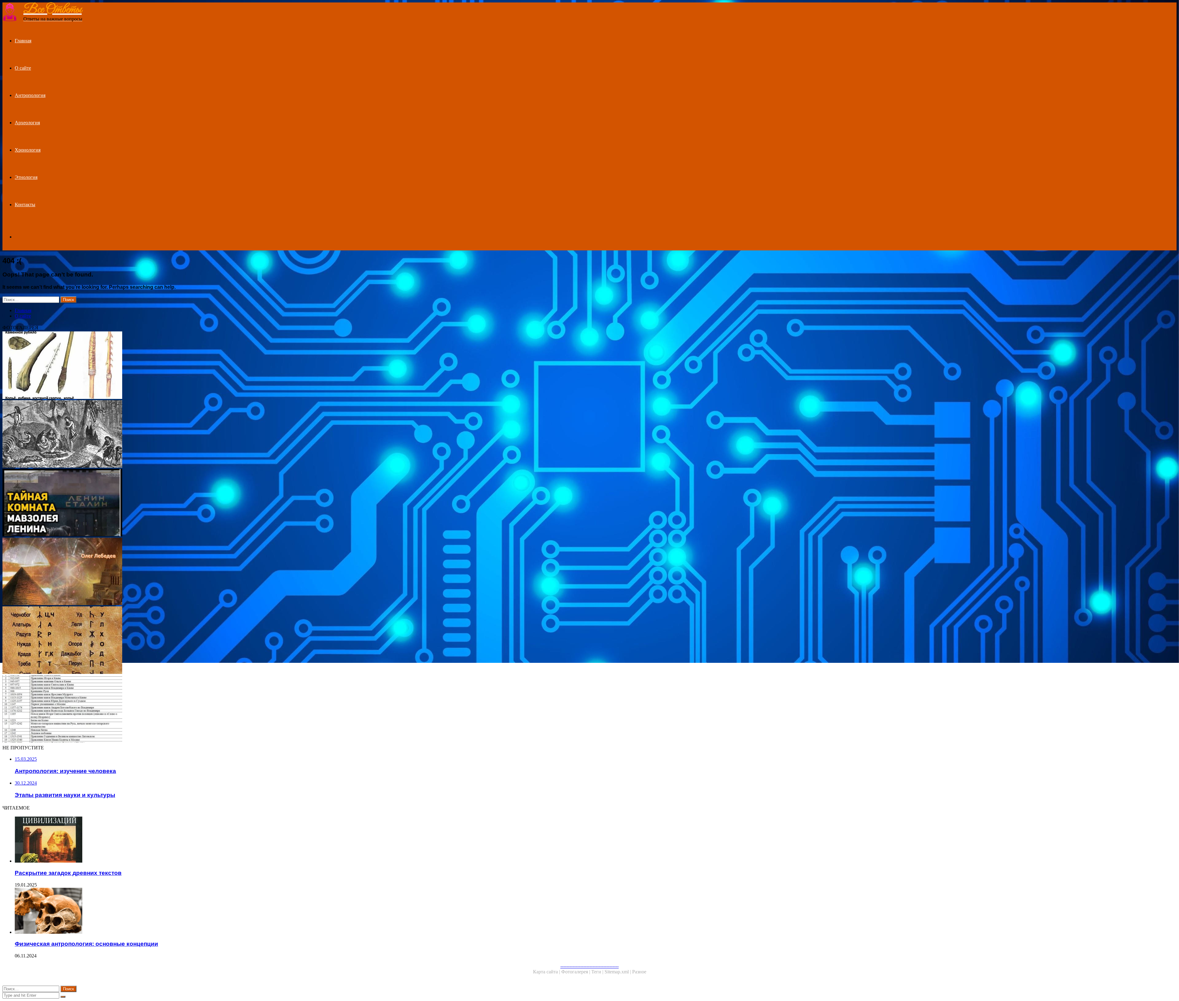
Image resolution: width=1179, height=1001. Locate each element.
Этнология (26, 177)
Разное (639, 971)
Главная (23, 40)
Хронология (28, 150)
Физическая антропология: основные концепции (86, 944)
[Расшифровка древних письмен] (186, 640)
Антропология (30, 95)
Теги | (598, 971)
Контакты (25, 204)
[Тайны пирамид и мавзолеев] (186, 503)
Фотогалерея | (576, 971)
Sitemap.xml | (618, 971)
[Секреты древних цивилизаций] (186, 572)
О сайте (23, 68)
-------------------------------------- (589, 966)
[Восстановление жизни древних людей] (186, 434)
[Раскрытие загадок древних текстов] (193, 840)
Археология (27, 122)
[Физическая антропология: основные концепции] (193, 911)
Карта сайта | (547, 971)
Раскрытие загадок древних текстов (68, 873)
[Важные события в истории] (186, 709)
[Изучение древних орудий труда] (186, 365)
